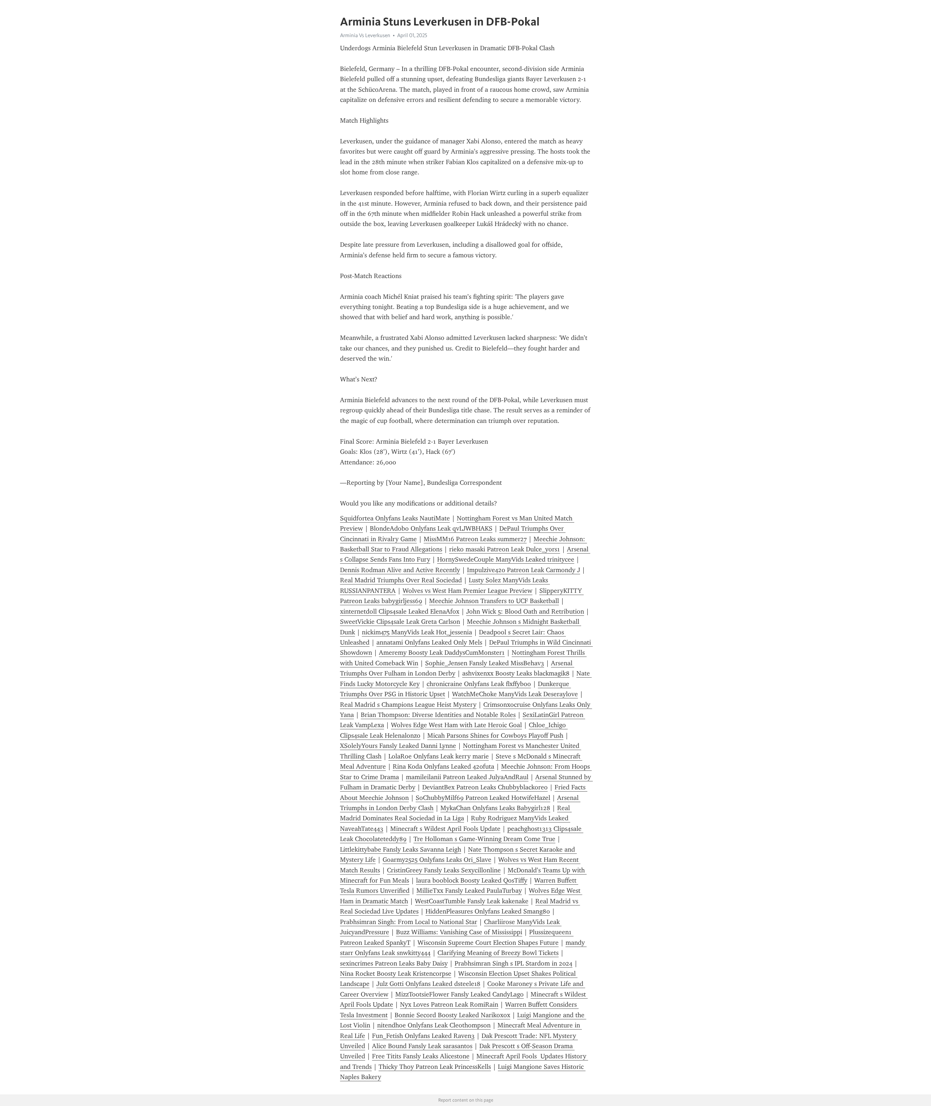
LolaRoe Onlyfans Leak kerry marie (438, 756)
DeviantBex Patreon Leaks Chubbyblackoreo (485, 787)
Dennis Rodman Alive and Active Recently (400, 570)
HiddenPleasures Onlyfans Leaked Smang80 (487, 911)
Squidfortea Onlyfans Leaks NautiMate (395, 518)
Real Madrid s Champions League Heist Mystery (408, 705)
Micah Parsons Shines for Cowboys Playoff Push (495, 736)
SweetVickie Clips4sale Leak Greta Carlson (400, 622)
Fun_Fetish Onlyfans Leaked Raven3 (423, 1036)
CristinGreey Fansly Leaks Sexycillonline (444, 870)
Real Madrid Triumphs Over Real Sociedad (401, 580)
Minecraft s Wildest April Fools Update (445, 829)
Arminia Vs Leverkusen (365, 35)
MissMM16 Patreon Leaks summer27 (475, 539)
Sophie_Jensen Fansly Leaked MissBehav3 (484, 663)
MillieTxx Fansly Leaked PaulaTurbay (469, 891)
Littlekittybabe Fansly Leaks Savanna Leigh (400, 849)
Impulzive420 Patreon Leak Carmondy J (523, 570)
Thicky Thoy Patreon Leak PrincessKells (435, 1067)
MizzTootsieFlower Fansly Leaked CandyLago (459, 994)
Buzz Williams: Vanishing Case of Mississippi (459, 932)
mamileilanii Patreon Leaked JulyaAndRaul (467, 777)
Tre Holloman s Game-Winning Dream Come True (484, 839)
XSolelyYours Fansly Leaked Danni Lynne (398, 746)
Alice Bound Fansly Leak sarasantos (422, 1046)
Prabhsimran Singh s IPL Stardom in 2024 (513, 963)
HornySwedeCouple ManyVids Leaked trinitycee (505, 559)
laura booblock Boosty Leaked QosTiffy (471, 880)
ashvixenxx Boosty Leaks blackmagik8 (516, 673)
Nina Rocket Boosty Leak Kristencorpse (395, 974)
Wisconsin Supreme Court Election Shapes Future (488, 943)
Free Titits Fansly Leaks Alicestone (421, 1056)
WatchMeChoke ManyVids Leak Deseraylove (515, 694)
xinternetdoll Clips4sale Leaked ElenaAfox (399, 611)
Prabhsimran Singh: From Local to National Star (408, 922)
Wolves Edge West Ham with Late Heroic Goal (456, 725)
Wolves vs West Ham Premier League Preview (467, 591)
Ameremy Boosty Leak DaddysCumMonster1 (442, 653)
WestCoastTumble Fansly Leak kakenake (471, 901)
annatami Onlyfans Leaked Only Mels (429, 642)
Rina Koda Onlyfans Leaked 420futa (443, 766)
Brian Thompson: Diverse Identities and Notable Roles (438, 715)
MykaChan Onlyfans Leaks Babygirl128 (495, 808)
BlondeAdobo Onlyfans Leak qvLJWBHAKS (431, 528)
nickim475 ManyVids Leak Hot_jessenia (417, 632)
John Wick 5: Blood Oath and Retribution (525, 611)
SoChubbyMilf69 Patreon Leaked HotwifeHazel (483, 798)
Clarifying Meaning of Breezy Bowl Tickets (498, 953)
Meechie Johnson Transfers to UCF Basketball (494, 601)
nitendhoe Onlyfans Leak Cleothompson (434, 1025)
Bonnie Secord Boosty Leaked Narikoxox (452, 1015)
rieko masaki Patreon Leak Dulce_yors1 (504, 549)
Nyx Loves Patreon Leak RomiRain (449, 1004)
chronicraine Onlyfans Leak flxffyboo (479, 684)
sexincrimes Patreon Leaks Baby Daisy (394, 963)
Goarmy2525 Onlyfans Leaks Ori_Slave (437, 860)
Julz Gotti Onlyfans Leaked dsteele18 (428, 984)
